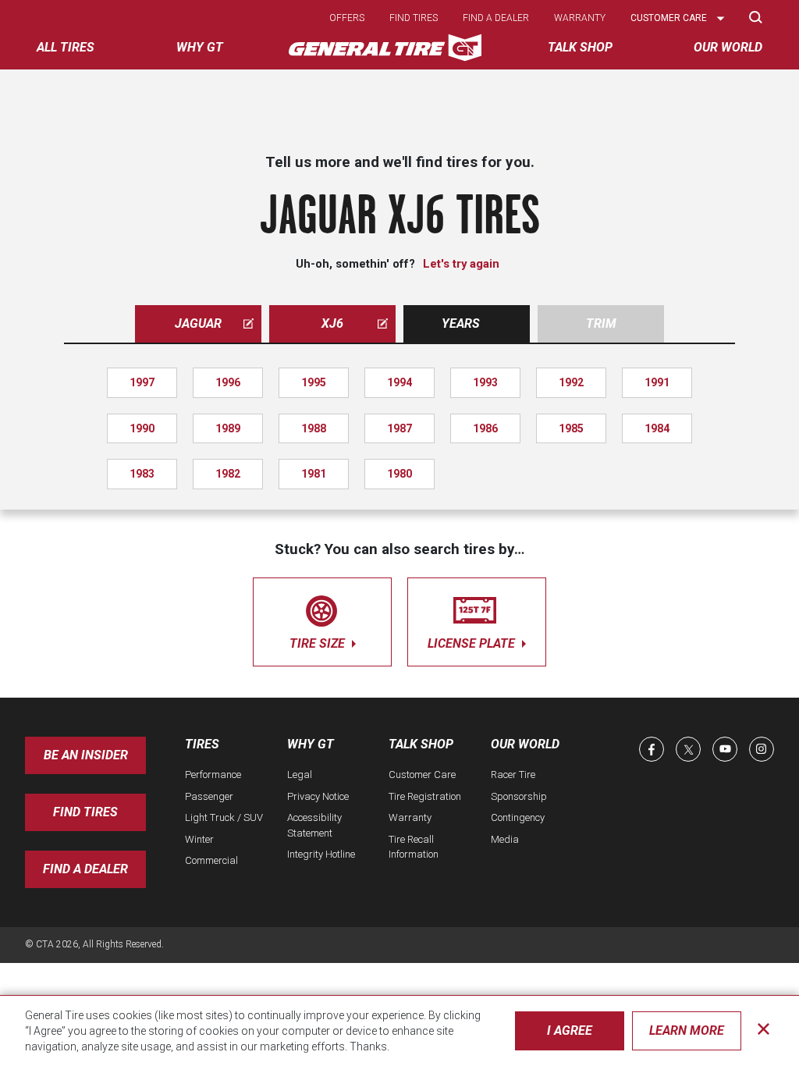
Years (461, 323)
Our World (525, 744)
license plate (473, 643)
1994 (399, 382)
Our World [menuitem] (728, 47)
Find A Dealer (85, 869)
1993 (485, 382)
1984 (657, 428)
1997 (142, 382)
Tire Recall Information (414, 847)
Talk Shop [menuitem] (580, 47)
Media (505, 839)
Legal (299, 774)
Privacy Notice (318, 796)
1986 (485, 428)
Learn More (686, 1030)
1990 (142, 428)
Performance (213, 774)
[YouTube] (724, 749)
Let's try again (461, 264)
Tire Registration (425, 796)
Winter (199, 839)
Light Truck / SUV (224, 817)
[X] (688, 749)
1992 (571, 382)
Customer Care (422, 774)
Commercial (211, 860)
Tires (202, 744)
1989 (227, 428)
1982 (227, 473)
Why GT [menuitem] (199, 47)
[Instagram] (761, 749)
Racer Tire (513, 774)
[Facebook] (651, 749)
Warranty (579, 17)
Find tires (413, 17)
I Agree (569, 1030)
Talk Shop (421, 744)
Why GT (310, 744)
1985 (571, 428)
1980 (399, 473)
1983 (142, 473)
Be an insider (86, 755)
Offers (346, 17)
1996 (227, 382)
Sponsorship (519, 796)
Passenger (209, 796)
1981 (313, 473)
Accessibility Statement (314, 825)
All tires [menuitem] (65, 47)
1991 (657, 382)
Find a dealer (496, 17)
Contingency (518, 817)
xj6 (332, 323)
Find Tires (85, 812)
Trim (601, 323)
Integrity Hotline (321, 854)
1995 (313, 382)
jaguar (198, 323)
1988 (313, 428)
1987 (399, 428)
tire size (318, 643)
